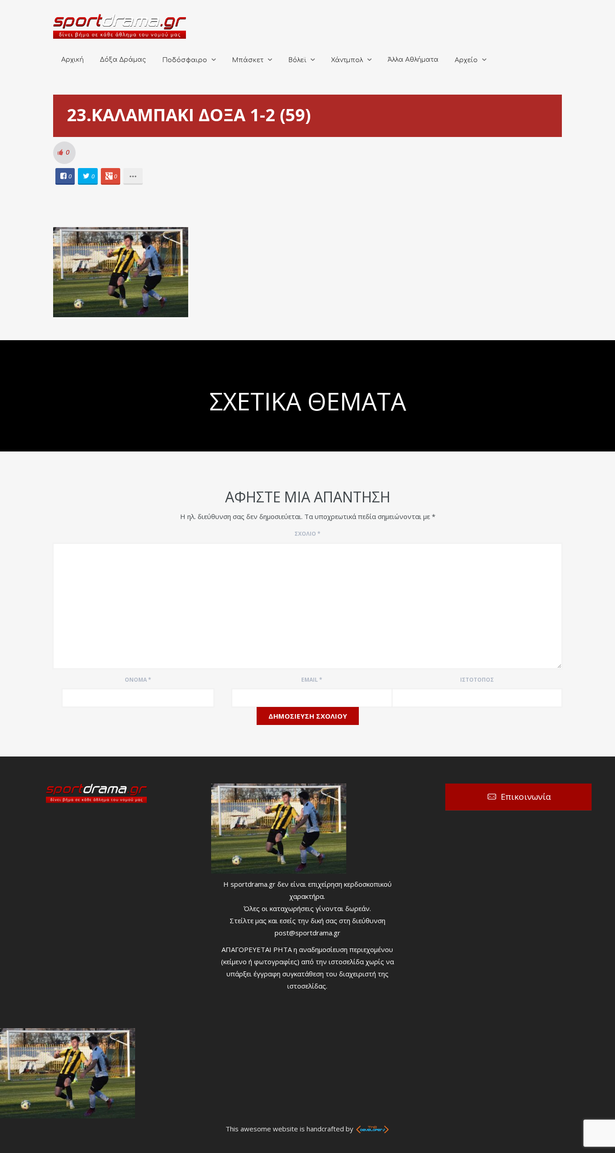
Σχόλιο (307, 534)
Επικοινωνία (526, 796)
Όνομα (138, 680)
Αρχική (72, 59)
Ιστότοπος (477, 680)
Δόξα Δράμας (123, 59)
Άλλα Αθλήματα (413, 59)
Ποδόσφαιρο (184, 60)
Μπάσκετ (247, 60)
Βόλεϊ (297, 60)
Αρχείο (466, 60)
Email (311, 680)
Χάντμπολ (347, 60)
